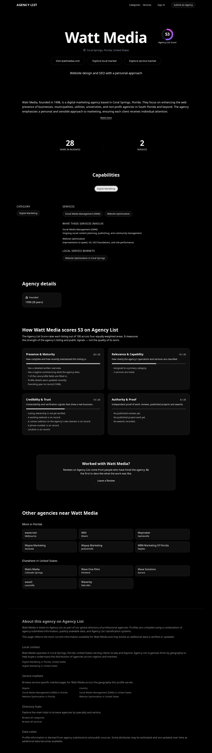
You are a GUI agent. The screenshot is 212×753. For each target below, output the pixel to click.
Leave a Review (106, 480)
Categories (134, 4)
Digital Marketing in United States (40, 665)
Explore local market (104, 61)
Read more (106, 117)
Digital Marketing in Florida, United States (44, 661)
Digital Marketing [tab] (106, 188)
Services (147, 4)
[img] (167, 36)
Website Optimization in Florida (38, 696)
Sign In (161, 4)
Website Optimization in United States (99, 696)
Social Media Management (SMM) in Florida (45, 692)
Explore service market (142, 61)
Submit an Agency (183, 4)
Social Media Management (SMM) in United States (105, 692)
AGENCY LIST (27, 5)
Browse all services (32, 721)
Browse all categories (33, 717)
